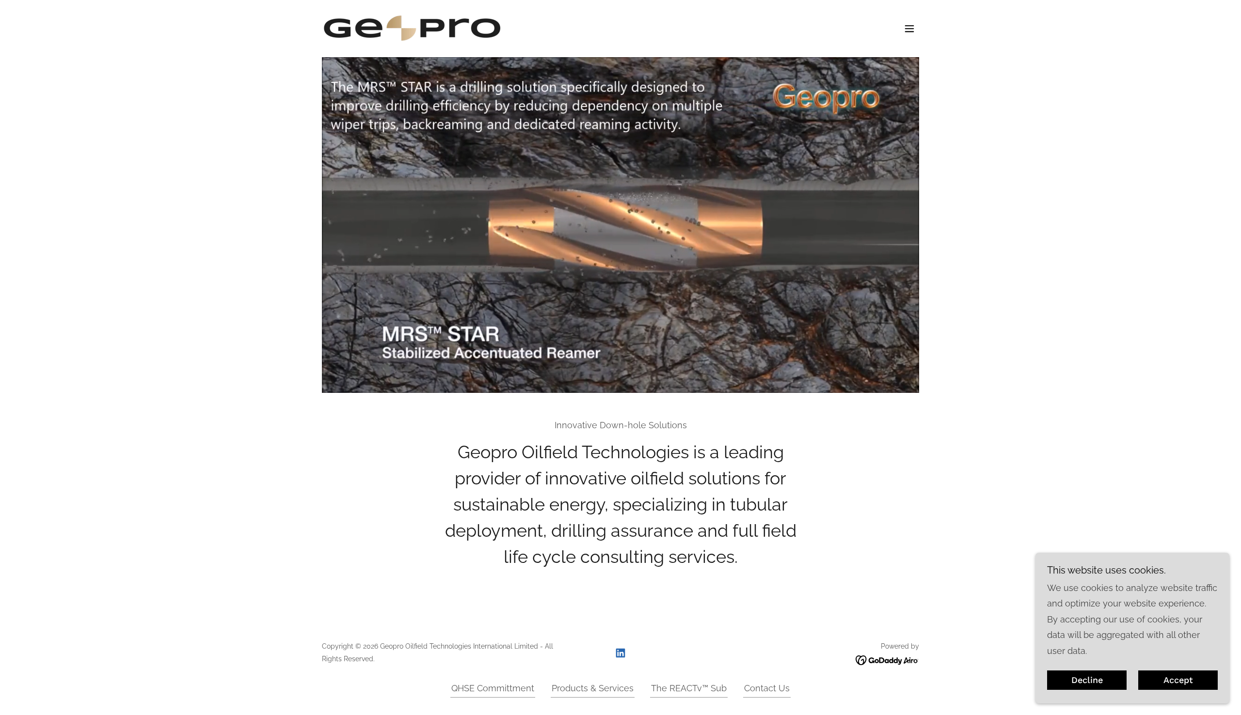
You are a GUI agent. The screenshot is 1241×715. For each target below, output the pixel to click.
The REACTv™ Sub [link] (689, 688)
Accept (1178, 680)
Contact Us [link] (767, 688)
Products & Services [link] (593, 688)
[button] (909, 28)
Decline (1087, 680)
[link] (412, 28)
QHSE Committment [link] (492, 688)
